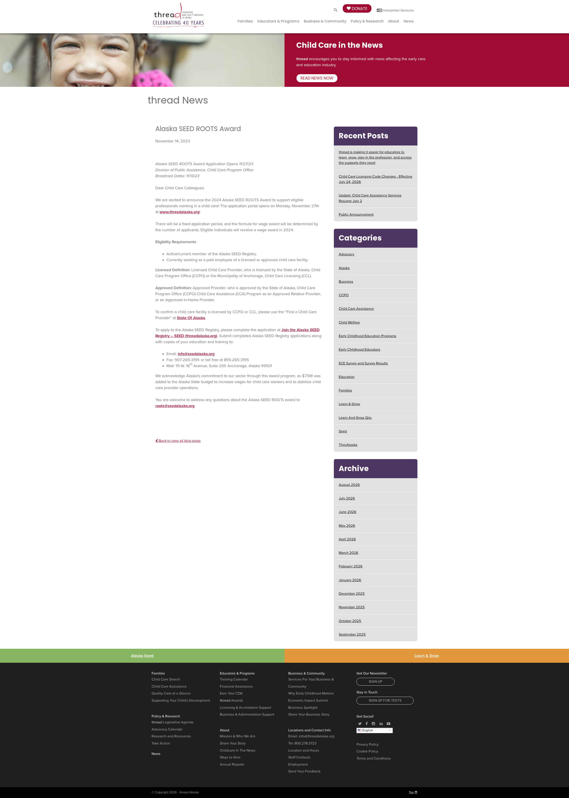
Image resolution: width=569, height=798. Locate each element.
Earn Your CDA (231, 693)
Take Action (161, 743)
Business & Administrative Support (247, 714)
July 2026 (347, 498)
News (409, 21)
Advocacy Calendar (167, 729)
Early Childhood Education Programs (367, 336)
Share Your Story (233, 743)
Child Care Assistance (356, 308)
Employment (298, 764)
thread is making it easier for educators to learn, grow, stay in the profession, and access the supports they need (375, 157)
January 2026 (350, 580)
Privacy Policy (368, 744)
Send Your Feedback (304, 771)
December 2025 (352, 593)
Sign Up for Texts (385, 700)
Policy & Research (367, 21)
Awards (231, 700)
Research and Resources (171, 736)
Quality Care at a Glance (171, 693)
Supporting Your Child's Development (181, 700)
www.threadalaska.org (179, 211)
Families (245, 21)
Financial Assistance (236, 686)
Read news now (317, 78)
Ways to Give (230, 757)
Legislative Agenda (172, 722)
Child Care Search (166, 679)
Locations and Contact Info (309, 730)
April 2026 (347, 539)
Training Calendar (234, 679)
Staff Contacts (299, 757)
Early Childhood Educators (359, 349)
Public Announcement (356, 214)
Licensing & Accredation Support (245, 707)
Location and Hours (303, 750)
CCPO (344, 295)
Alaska (344, 268)
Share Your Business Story (308, 714)
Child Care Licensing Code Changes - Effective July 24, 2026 (375, 179)
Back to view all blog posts (179, 441)
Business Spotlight (303, 707)
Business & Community (325, 21)
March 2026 (348, 553)
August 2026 (349, 485)
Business (346, 281)
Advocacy (346, 254)
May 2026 (347, 525)
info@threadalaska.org (316, 736)
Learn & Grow (349, 404)
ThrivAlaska (348, 445)
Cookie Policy (367, 751)
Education (347, 377)
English (367, 730)
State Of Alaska (191, 317)
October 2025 (350, 621)
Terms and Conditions (374, 758)
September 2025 (352, 634)
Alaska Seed (142, 655)
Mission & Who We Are (237, 736)
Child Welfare (349, 322)
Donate (359, 8)
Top (412, 792)
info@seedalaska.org (196, 353)
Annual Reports (232, 764)
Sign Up (375, 681)
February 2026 (351, 566)
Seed (343, 431)
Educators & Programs (278, 21)
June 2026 (347, 512)
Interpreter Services (398, 10)
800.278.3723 (306, 743)
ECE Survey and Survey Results (363, 363)
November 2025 (352, 607)
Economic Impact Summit (308, 700)
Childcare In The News (237, 750)
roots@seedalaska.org (174, 405)
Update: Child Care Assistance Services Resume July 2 (370, 198)
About (393, 21)
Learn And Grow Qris (355, 418)
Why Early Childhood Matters (311, 693)
